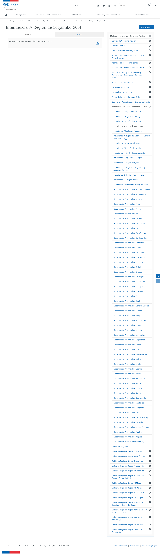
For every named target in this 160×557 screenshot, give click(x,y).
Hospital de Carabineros (122, 92)
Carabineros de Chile (120, 87)
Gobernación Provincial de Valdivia (128, 432)
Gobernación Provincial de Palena (127, 374)
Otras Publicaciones (142, 15)
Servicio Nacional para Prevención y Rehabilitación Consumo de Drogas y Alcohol (127, 75)
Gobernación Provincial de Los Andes (129, 252)
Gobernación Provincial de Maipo (127, 345)
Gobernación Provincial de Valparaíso (129, 437)
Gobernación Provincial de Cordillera (129, 243)
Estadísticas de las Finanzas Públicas (48, 15)
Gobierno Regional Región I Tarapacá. (127, 451)
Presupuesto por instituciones (19, 21)
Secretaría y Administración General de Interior (131, 102)
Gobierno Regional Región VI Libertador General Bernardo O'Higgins (128, 476)
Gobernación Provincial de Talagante (129, 408)
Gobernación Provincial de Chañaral (128, 262)
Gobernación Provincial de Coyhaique (129, 291)
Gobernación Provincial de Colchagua (129, 277)
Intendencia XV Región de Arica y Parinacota (132, 184)
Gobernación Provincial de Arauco (128, 199)
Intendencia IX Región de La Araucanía (129, 153)
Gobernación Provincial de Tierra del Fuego (131, 417)
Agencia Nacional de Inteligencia (125, 63)
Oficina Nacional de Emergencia (125, 50)
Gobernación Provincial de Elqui (127, 301)
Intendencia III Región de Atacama (127, 121)
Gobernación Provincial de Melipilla (128, 359)
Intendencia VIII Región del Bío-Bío (127, 148)
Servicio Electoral (119, 46)
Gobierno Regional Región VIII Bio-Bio (127, 488)
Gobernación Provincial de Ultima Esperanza (132, 427)
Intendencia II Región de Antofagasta (128, 116)
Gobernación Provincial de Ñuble (127, 364)
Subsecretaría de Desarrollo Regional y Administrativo (128, 56)
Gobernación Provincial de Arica (127, 204)
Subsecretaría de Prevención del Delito (128, 67)
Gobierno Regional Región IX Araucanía (128, 493)
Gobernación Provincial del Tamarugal (129, 441)
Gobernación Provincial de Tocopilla (128, 422)
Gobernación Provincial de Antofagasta (130, 194)
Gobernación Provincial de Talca (127, 412)
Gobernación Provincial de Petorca (128, 383)
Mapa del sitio (134, 546)
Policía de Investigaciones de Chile (126, 97)
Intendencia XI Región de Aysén (126, 162)
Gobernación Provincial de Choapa (128, 272)
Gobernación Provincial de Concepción (129, 281)
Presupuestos (21, 15)
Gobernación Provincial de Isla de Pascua (130, 320)
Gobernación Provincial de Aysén (127, 209)
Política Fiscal (76, 15)
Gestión (79, 34)
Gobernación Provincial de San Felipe (129, 403)
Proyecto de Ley (30, 34)
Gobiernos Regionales (121, 446)
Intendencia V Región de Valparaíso (128, 131)
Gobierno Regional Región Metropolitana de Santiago (129, 518)
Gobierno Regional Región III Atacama (127, 461)
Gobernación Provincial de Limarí (127, 325)
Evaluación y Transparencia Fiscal (108, 15)
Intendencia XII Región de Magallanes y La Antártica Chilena (130, 168)
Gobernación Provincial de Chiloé (127, 267)
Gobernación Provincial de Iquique (128, 315)
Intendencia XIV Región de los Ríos (127, 180)
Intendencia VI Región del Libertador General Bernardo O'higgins (132, 137)
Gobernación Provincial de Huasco (128, 311)
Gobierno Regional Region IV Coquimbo (128, 466)
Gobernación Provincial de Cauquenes (129, 223)
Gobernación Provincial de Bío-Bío (127, 214)
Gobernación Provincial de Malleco (128, 349)
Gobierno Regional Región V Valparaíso (128, 471)
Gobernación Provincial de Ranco (127, 393)
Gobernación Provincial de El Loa (127, 296)
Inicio (7, 21)
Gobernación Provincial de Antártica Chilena (132, 189)
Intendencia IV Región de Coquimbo (92, 21)
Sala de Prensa (89, 6)
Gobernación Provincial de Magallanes (129, 340)
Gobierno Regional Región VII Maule (126, 483)
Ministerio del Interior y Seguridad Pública (41, 21)
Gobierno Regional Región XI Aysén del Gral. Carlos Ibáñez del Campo (127, 503)
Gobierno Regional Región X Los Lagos (127, 497)
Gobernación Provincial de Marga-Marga (130, 354)
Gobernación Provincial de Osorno (128, 369)
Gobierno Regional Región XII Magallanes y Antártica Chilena (129, 511)
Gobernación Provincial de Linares (128, 330)
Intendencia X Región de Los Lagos (128, 158)
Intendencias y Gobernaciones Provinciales (68, 21)
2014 (105, 21)
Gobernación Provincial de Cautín (127, 228)
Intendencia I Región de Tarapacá (127, 111)
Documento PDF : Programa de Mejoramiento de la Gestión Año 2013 (98, 42)
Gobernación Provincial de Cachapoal (129, 218)
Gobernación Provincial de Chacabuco (129, 257)
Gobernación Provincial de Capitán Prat (130, 233)
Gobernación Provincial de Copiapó (128, 286)
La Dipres (78, 6)
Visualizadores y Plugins (149, 546)
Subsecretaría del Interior (122, 82)
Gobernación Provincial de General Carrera (131, 306)
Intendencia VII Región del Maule (127, 143)
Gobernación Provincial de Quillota (128, 388)
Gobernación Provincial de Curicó (127, 247)
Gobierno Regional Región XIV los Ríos (127, 524)
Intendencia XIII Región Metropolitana (129, 175)
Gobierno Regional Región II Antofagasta (128, 456)
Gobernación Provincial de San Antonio (130, 398)
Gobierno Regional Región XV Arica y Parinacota (127, 530)
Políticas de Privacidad (120, 546)
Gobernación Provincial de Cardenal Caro (130, 238)
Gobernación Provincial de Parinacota (129, 378)
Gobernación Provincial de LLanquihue (129, 335)
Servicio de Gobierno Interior (124, 41)
